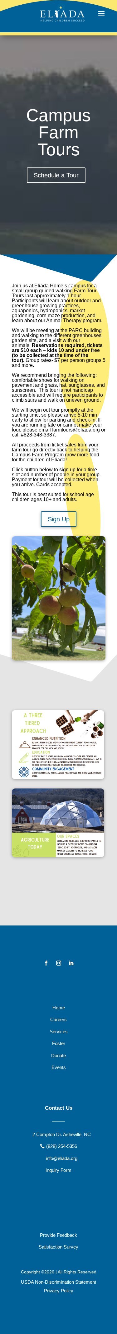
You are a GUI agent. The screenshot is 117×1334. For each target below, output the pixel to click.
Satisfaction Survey (58, 1246)
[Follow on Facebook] (46, 963)
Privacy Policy (58, 1290)
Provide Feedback (58, 1235)
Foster (58, 1043)
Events (58, 1067)
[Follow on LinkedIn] (71, 963)
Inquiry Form (58, 1170)
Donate (58, 1055)
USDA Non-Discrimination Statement (58, 1282)
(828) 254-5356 (61, 1146)
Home (58, 1007)
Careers (58, 1019)
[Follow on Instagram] (59, 963)
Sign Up (59, 519)
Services (59, 1031)
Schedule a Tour (56, 175)
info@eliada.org (61, 1158)
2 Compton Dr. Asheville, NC (61, 1134)
